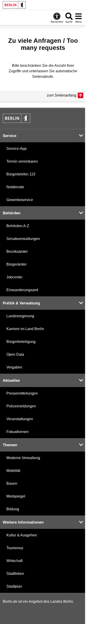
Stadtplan (14, 586)
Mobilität (13, 471)
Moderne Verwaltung (23, 458)
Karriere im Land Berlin (25, 329)
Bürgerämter (16, 264)
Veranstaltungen (19, 419)
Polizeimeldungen (21, 406)
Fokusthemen (17, 432)
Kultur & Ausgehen (21, 535)
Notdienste (15, 187)
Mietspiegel (15, 496)
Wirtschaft (14, 561)
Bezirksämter (17, 251)
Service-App (16, 149)
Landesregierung (20, 316)
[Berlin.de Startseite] (14, 5)
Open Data (15, 354)
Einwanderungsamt (22, 290)
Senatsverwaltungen (23, 239)
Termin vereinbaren (22, 161)
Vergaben (14, 367)
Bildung (12, 509)
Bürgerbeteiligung (21, 342)
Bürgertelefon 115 (20, 174)
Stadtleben (15, 574)
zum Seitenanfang (61, 95)
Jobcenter (14, 277)
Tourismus (14, 548)
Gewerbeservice (19, 200)
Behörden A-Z (17, 226)
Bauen (11, 483)
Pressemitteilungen (22, 393)
